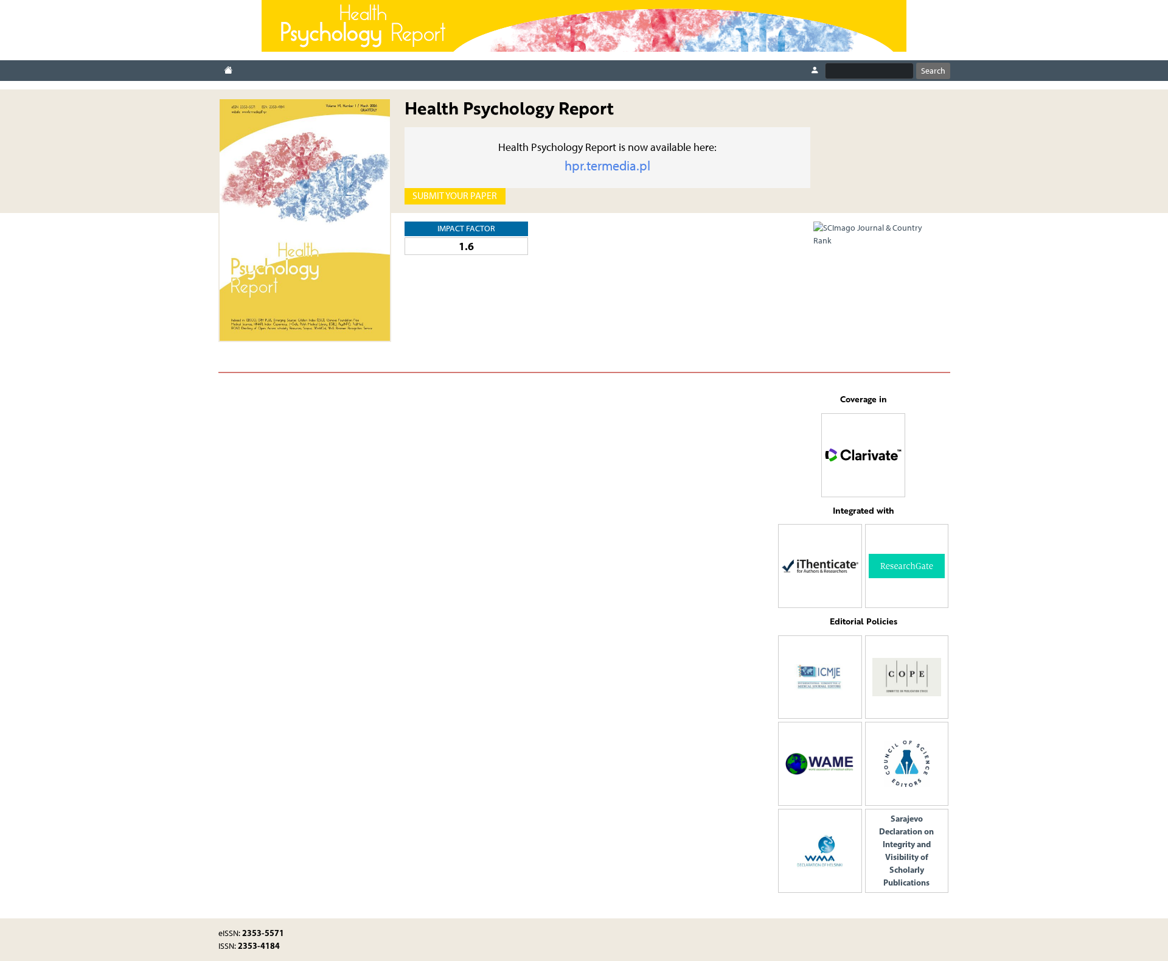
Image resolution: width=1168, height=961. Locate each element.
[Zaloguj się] (814, 70)
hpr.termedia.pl (607, 166)
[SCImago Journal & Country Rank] (875, 233)
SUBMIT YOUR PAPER (454, 195)
